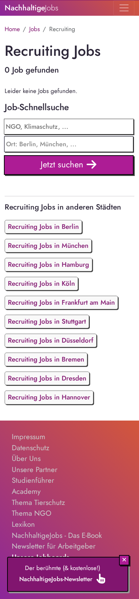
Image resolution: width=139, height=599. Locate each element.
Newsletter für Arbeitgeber (54, 546)
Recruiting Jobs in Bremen (46, 359)
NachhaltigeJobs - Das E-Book (57, 535)
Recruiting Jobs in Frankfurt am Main (61, 302)
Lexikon (23, 524)
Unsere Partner (34, 469)
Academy (26, 491)
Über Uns (26, 458)
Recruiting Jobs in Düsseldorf (50, 340)
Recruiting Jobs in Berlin (43, 226)
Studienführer (33, 480)
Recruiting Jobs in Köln (41, 283)
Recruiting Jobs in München (48, 245)
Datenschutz (30, 447)
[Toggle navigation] (123, 7)
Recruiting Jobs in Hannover (49, 397)
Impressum (28, 436)
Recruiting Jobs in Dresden (47, 378)
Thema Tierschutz (38, 502)
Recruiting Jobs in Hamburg (48, 264)
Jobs (34, 29)
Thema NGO (31, 513)
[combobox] (69, 144)
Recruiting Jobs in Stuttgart (47, 321)
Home (12, 29)
